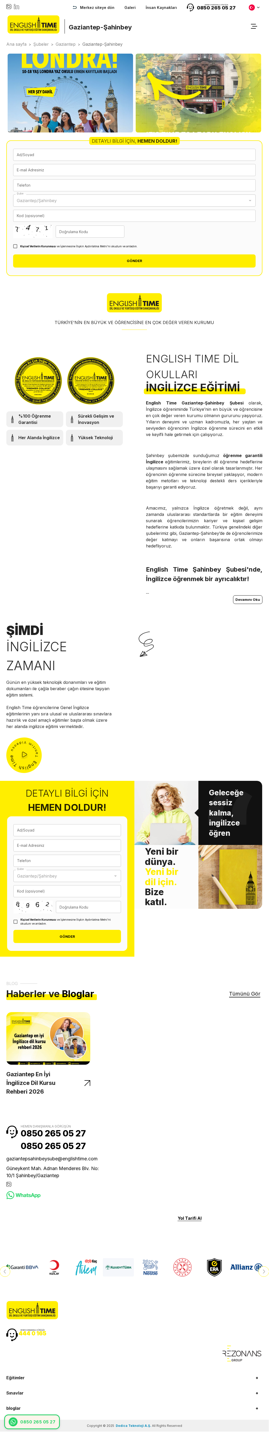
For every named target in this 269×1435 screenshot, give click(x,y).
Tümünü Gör (244, 994)
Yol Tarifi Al (190, 1218)
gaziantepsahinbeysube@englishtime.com (52, 1158)
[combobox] (130, 201)
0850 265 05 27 (53, 1133)
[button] (134, 1377)
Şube (20, 193)
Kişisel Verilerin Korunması (38, 246)
